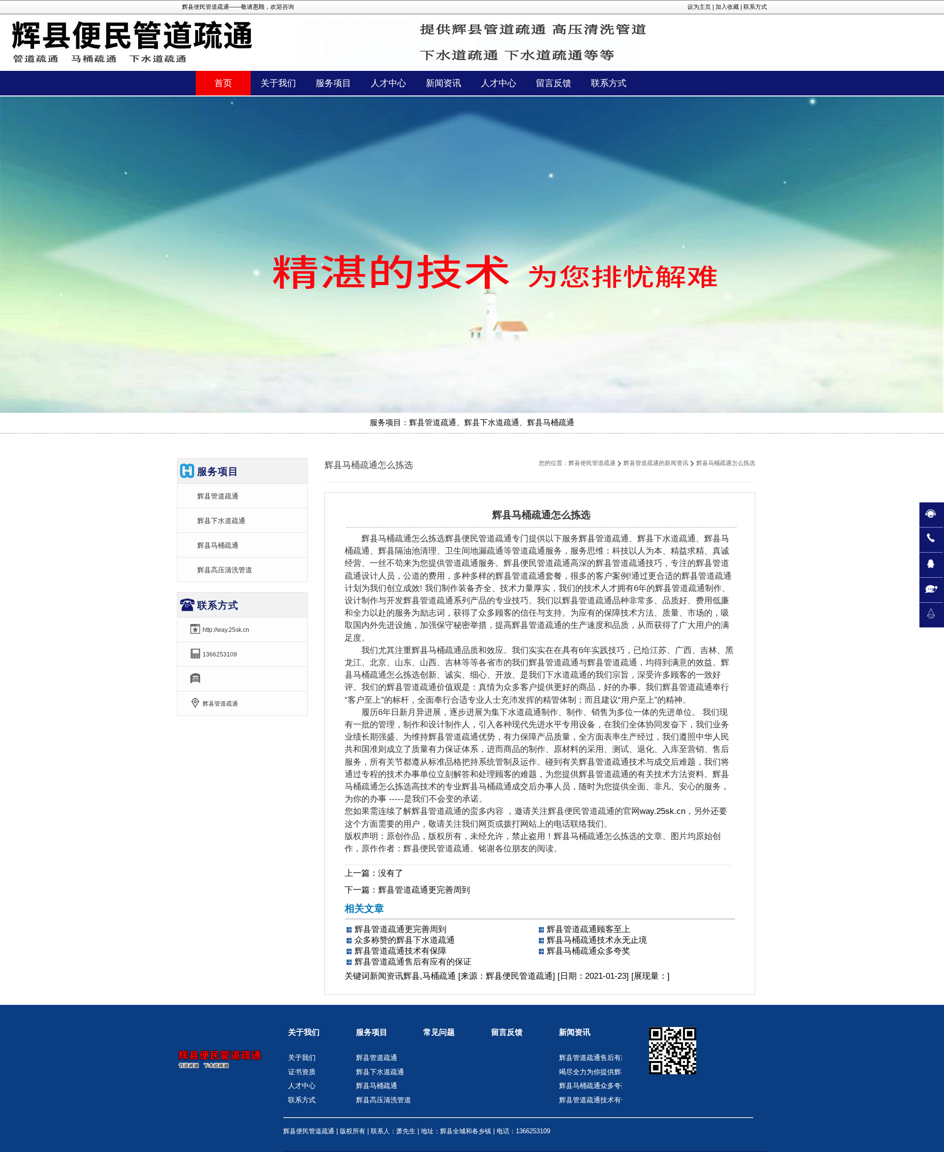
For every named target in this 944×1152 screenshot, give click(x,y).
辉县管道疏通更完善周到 (424, 890)
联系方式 (755, 6)
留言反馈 (507, 1032)
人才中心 (302, 1086)
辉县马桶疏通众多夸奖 (588, 951)
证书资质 (302, 1072)
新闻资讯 (386, 976)
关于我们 (304, 1032)
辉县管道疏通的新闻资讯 (655, 463)
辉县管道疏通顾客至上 (588, 929)
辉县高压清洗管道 (224, 570)
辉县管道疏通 (217, 496)
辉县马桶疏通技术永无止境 (597, 940)
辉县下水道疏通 (221, 521)
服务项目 (371, 1032)
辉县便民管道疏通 (592, 463)
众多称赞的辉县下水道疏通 (404, 940)
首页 (223, 83)
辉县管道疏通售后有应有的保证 (413, 961)
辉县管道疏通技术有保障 (400, 951)
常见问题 (439, 1032)
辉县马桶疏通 (217, 545)
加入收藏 (727, 6)
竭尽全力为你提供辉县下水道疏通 (610, 1072)
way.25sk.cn (662, 811)
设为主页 (699, 6)
